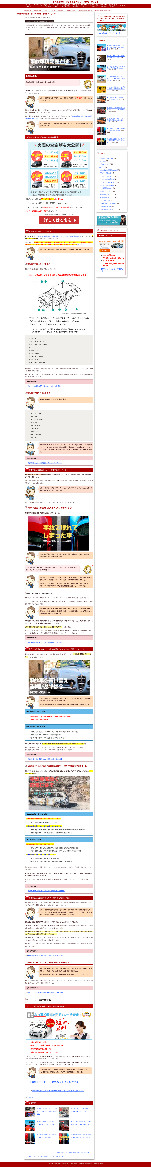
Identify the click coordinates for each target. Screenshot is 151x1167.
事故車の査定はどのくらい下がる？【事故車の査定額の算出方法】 (47, 1111)
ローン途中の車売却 (57, 6)
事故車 (31, 1098)
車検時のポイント (38, 6)
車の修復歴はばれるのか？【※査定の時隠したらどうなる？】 (46, 642)
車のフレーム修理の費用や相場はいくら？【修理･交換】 (45, 386)
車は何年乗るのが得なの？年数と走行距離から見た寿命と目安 (116, 47)
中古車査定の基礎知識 (107, 185)
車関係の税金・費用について (109, 209)
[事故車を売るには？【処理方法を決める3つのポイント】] (64, 1116)
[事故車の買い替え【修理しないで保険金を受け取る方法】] (30, 1129)
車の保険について (105, 200)
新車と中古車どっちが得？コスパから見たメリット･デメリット (47, 1156)
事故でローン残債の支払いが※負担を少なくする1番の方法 (45, 992)
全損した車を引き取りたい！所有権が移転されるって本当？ (116, 120)
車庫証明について (107, 188)
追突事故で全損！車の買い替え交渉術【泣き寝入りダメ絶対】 (116, 140)
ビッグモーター (105, 164)
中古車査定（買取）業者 (106, 158)
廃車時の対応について (94, 6)
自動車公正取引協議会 (43, 236)
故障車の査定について (104, 6)
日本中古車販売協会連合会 (73, 236)
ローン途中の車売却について (109, 170)
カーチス (103, 161)
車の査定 (51, 21)
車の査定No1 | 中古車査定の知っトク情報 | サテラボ (76, 2)
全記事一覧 (122, 5)
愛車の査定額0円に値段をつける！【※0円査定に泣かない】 (46, 955)
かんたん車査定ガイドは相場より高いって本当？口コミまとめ (116, 88)
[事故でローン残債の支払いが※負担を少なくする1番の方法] (64, 1129)
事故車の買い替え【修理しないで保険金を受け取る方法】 (45, 759)
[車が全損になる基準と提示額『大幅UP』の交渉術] (30, 1142)
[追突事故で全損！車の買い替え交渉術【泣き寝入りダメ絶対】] (64, 1142)
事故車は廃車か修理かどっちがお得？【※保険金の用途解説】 (46, 891)
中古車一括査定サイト (113, 6)
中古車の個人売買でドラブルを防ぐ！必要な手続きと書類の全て (116, 78)
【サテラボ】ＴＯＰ (29, 6)
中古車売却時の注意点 (75, 6)
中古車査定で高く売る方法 (66, 6)
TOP (41, 10)
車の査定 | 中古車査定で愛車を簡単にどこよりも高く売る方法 (58, 1091)
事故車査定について (85, 6)
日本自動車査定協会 (58, 236)
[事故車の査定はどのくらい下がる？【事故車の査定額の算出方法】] (30, 1116)
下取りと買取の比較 (106, 173)
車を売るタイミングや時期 (47, 6)
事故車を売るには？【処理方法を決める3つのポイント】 (45, 463)
